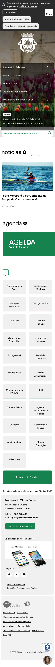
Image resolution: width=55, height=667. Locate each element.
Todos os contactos (18, 526)
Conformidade (23, 626)
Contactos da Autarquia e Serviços (18, 617)
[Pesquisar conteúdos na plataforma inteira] (49, 133)
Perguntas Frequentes (16, 584)
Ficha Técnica (22, 612)
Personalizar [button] (10, 12)
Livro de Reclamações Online (11, 604)
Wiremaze (47, 643)
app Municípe (17, 547)
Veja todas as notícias (11, 152)
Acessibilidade (27, 603)
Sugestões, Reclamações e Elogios (22, 588)
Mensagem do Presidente (27, 477)
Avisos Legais (38, 630)
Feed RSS (7, 635)
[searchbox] (23, 133)
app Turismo (33, 547)
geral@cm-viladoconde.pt (25, 517)
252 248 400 (20, 514)
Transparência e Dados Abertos (16, 630)
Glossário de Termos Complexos (17, 621)
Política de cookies (28, 6)
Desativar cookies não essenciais (21, 26)
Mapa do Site (9, 612)
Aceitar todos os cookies (17, 19)
